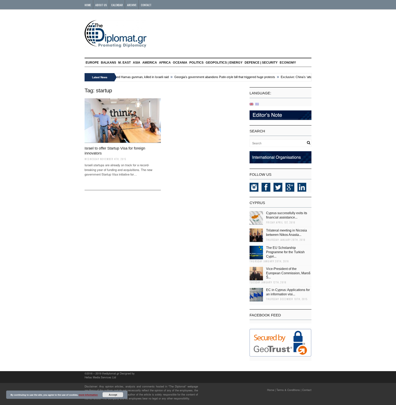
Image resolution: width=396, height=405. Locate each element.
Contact (146, 5)
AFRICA (165, 62)
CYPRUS (257, 203)
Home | (271, 390)
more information (88, 394)
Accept (113, 395)
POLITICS (196, 62)
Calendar (117, 5)
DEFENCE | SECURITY (261, 62)
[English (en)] (251, 104)
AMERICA (149, 62)
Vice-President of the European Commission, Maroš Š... (288, 273)
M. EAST (124, 62)
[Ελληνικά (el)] (257, 104)
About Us (101, 5)
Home (88, 5)
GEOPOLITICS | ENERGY (224, 62)
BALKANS (108, 62)
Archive (132, 5)
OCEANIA (180, 62)
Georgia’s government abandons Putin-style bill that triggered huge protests (220, 77)
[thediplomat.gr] (115, 45)
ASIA (136, 62)
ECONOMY (288, 62)
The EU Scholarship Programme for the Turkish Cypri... (285, 252)
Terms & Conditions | (288, 390)
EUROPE (92, 62)
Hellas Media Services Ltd (100, 377)
